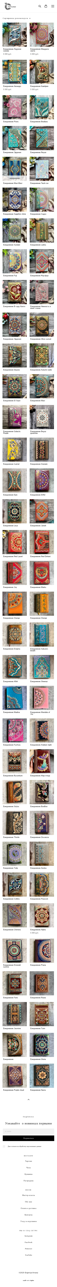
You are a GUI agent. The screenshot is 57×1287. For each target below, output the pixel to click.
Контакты (29, 1215)
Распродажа (28, 1180)
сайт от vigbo (28, 1280)
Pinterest (28, 1248)
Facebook (29, 1242)
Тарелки (28, 1161)
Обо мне (28, 1202)
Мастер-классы (28, 1195)
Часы (28, 1167)
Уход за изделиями (28, 1221)
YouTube (28, 1255)
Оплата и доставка (28, 1208)
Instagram (29, 1236)
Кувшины (28, 1174)
